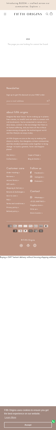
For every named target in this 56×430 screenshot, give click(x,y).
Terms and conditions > (15, 204)
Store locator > (36, 213)
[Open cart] (51, 13)
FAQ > (8, 200)
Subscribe (47, 101)
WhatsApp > (39, 198)
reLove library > (12, 180)
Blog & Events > (34, 159)
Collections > (11, 159)
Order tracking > (13, 173)
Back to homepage (28, 54)
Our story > (10, 155)
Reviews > (10, 176)
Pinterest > (38, 181)
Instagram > (39, 177)
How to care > (12, 196)
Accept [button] (28, 425)
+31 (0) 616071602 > (37, 201)
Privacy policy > (12, 207)
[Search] (47, 13)
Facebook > (39, 173)
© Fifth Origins (28, 240)
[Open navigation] (5, 14)
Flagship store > (36, 205)
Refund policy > (12, 211)
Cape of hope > (34, 155)
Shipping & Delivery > (15, 188)
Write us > (34, 209)
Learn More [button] (10, 417)
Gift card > (10, 184)
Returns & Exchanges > (15, 192)
